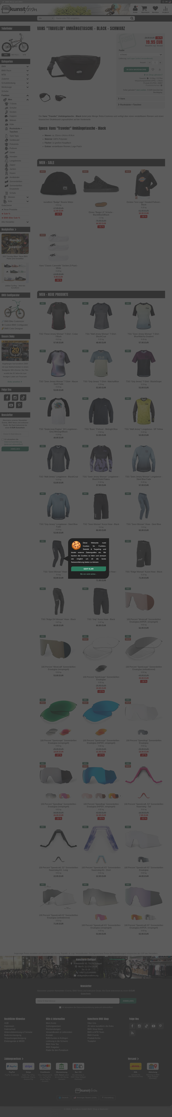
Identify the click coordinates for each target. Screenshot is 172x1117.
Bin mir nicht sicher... (88, 574)
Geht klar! (89, 569)
